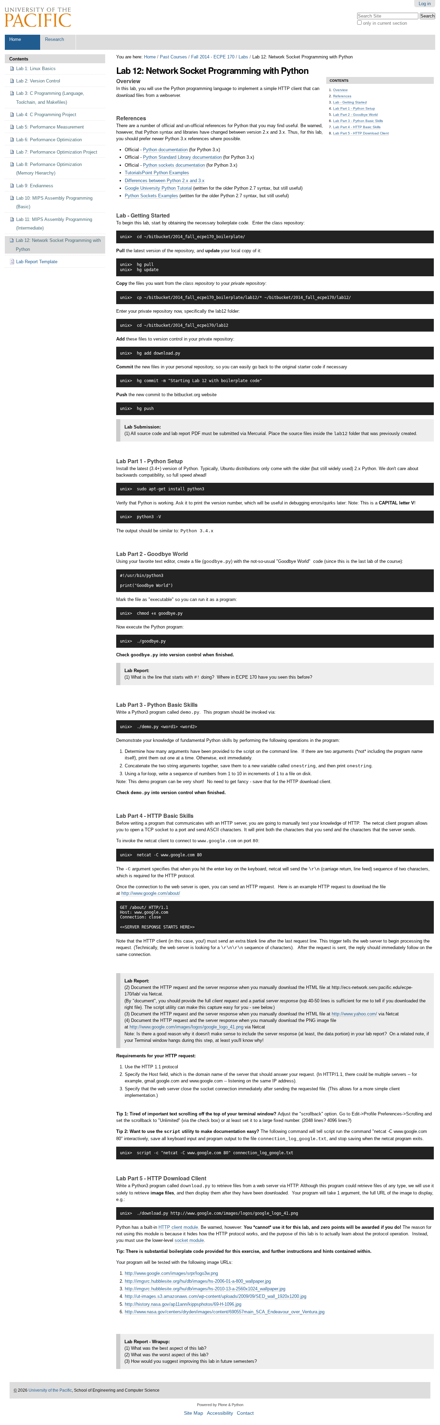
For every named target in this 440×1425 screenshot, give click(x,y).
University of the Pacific (50, 1390)
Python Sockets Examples (151, 195)
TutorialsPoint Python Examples (157, 172)
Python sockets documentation (174, 165)
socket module (189, 1240)
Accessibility (220, 1413)
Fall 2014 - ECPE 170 (212, 56)
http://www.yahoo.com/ (354, 1013)
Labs (243, 56)
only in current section (385, 23)
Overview (340, 90)
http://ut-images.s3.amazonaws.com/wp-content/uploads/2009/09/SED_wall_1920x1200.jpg (215, 1296)
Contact (245, 1413)
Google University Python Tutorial (158, 188)
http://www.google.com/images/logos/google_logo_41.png (186, 1026)
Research (54, 39)
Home (15, 39)
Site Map (193, 1413)
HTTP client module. (178, 1227)
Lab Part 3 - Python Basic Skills (358, 121)
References (342, 96)
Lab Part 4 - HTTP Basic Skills (357, 127)
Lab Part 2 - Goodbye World (355, 114)
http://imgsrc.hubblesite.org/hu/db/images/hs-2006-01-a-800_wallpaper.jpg (198, 1281)
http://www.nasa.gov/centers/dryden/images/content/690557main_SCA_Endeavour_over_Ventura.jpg (224, 1311)
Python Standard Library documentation (182, 157)
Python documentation (165, 149)
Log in (425, 3)
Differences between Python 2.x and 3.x (165, 180)
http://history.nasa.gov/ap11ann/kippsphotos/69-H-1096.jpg (183, 1304)
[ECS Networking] (38, 17)
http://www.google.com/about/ (150, 893)
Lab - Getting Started (350, 102)
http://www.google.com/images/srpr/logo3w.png (171, 1273)
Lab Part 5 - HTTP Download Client (361, 133)
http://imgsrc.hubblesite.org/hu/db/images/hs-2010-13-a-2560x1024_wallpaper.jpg (205, 1288)
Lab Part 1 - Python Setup (354, 108)
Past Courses (173, 56)
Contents (18, 59)
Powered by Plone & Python (220, 1405)
